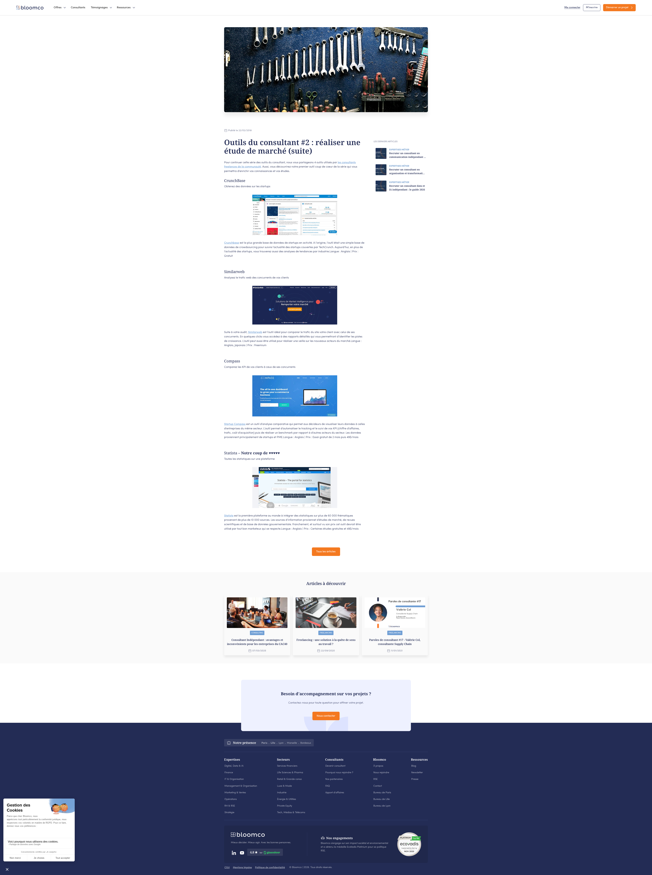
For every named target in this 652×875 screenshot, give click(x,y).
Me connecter (572, 7)
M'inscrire (591, 7)
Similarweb (255, 332)
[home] (30, 7)
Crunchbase (231, 243)
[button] (59, 7)
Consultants (78, 7)
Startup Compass (235, 424)
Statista (228, 515)
